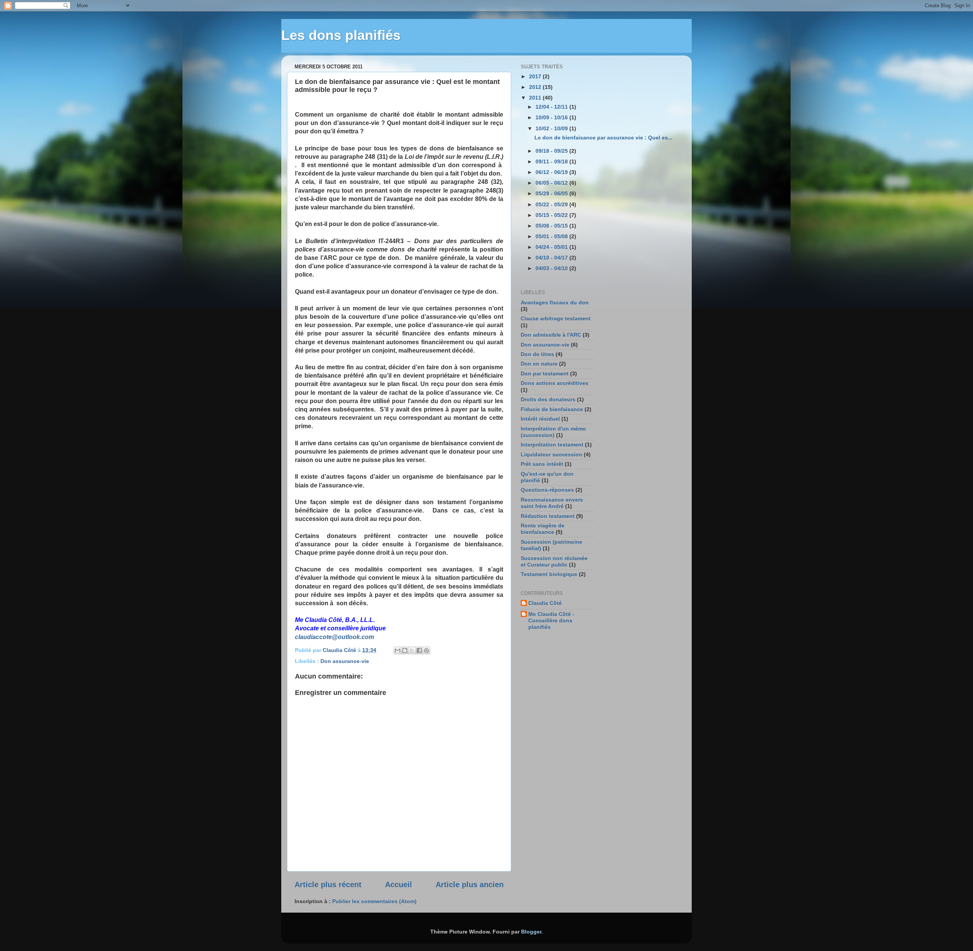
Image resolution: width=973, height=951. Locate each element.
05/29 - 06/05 (552, 193)
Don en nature (539, 364)
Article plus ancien (470, 884)
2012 (536, 87)
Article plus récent (328, 884)
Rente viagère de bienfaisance (542, 528)
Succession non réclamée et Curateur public (554, 561)
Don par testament (545, 373)
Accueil (398, 884)
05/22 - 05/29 (552, 204)
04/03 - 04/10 (552, 268)
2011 (536, 98)
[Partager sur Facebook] (419, 650)
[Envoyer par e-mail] (397, 650)
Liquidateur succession (551, 454)
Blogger (531, 932)
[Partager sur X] (412, 650)
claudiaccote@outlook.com (334, 637)
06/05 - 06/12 (552, 183)
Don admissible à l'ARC (551, 335)
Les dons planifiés (341, 35)
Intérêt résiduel (540, 419)
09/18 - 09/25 (552, 151)
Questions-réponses (547, 490)
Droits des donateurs (548, 399)
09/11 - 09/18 (552, 161)
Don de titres (537, 354)
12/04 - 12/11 (552, 107)
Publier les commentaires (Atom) (374, 901)
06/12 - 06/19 (552, 172)
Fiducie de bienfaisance (552, 409)
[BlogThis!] (405, 650)
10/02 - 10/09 (552, 128)
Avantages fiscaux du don (555, 302)
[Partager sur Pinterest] (426, 650)
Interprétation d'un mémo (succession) (553, 432)
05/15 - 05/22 (552, 215)
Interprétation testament (552, 444)
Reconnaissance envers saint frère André (552, 503)
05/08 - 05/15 (552, 226)
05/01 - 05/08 (552, 236)
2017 (536, 76)
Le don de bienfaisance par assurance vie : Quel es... (603, 138)
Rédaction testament (548, 516)
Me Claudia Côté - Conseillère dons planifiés (551, 620)
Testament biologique (549, 574)
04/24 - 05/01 (552, 247)
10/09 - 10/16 (552, 117)
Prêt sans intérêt (542, 464)
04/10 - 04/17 (552, 258)
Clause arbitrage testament (556, 318)
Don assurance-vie (344, 661)
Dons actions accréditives (554, 383)
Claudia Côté (545, 603)
